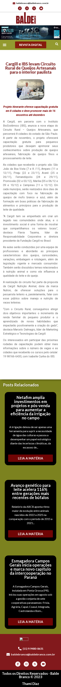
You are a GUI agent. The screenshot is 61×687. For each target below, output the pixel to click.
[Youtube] (41, 8)
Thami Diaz (30, 684)
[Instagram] (27, 8)
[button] (56, 44)
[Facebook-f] (20, 8)
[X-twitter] (34, 8)
